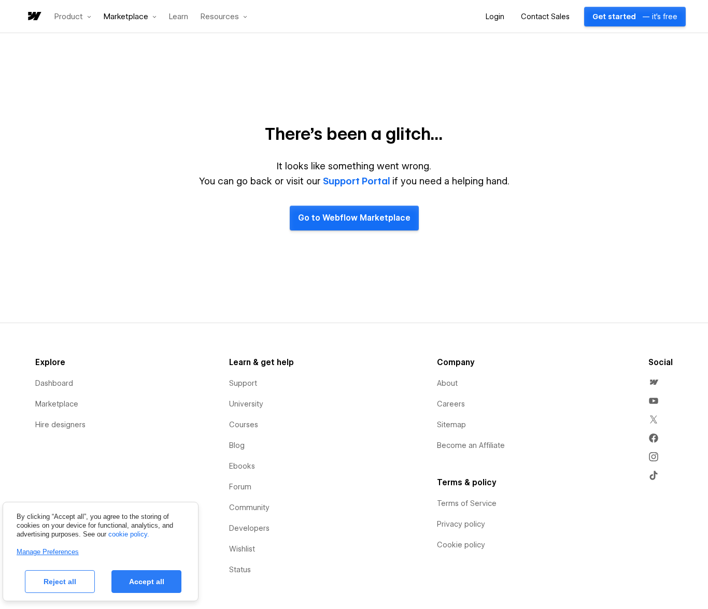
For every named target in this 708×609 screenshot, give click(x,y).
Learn (178, 16)
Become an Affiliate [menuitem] (471, 445)
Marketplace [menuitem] (56, 404)
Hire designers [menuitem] (60, 425)
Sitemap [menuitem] (451, 425)
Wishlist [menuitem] (242, 549)
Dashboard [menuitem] (54, 383)
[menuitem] (653, 382)
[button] (72, 16)
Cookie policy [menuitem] (461, 545)
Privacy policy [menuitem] (461, 524)
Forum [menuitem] (240, 487)
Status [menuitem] (240, 570)
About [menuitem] (447, 383)
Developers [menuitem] (249, 528)
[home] (33, 17)
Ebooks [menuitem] (242, 466)
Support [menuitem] (243, 383)
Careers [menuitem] (451, 404)
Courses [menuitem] (243, 425)
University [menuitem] (246, 404)
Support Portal (356, 181)
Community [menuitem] (249, 507)
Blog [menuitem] (237, 445)
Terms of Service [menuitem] (467, 503)
